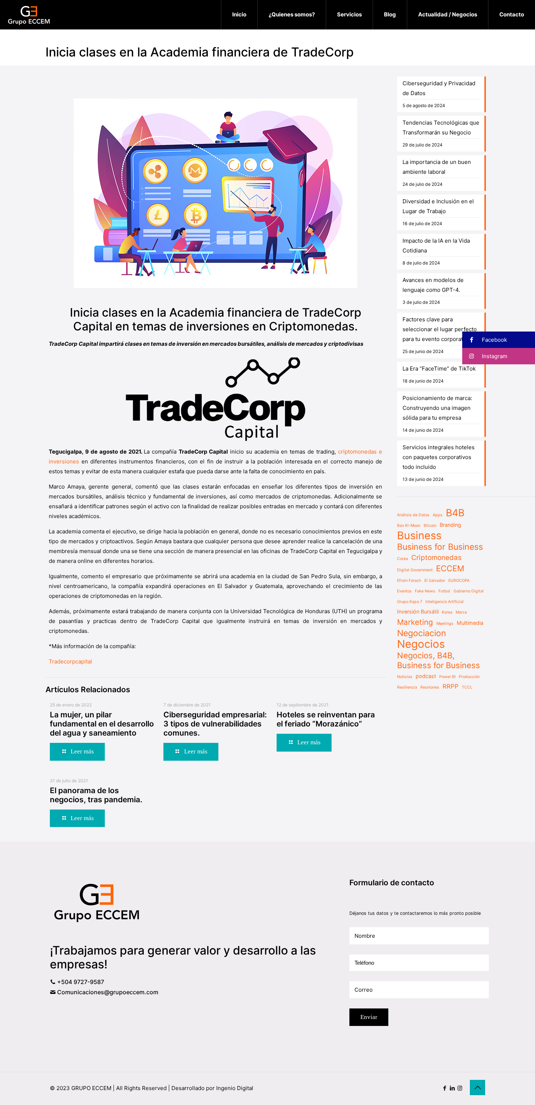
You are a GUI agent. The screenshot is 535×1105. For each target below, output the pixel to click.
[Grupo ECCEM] (29, 14)
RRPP (451, 686)
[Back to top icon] (477, 1087)
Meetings (444, 623)
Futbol (444, 591)
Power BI (447, 676)
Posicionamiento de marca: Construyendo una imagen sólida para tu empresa (437, 408)
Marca (461, 612)
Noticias (404, 676)
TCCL (467, 687)
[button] (498, 340)
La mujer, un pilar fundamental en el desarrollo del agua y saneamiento (102, 723)
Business (419, 535)
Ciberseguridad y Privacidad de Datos (439, 88)
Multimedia (470, 623)
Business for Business (440, 547)
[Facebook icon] (444, 1088)
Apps (438, 515)
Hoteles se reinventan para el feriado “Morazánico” (326, 719)
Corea (402, 558)
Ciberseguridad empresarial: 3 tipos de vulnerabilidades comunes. (215, 723)
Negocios (421, 644)
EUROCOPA (458, 580)
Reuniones (429, 687)
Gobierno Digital (468, 591)
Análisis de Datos (413, 515)
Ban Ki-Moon (408, 525)
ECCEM (450, 568)
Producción (469, 676)
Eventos (404, 591)
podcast (426, 676)
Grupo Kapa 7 (409, 601)
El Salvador (434, 580)
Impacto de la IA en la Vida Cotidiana (436, 245)
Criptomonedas (436, 557)
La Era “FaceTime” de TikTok (439, 368)
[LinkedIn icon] (452, 1088)
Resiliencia (407, 687)
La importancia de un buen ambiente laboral (437, 166)
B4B (455, 513)
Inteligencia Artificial (444, 601)
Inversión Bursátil (418, 611)
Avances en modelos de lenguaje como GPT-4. (433, 285)
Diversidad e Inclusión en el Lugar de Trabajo (438, 206)
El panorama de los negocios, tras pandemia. (96, 795)
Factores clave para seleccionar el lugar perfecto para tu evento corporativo (440, 329)
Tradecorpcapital (70, 661)
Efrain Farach (409, 580)
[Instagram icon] (460, 1088)
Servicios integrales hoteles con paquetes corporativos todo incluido (439, 457)
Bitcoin (430, 525)
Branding (450, 525)
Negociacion (421, 633)
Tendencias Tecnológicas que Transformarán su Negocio (441, 127)
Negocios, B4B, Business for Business (438, 660)
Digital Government (415, 570)
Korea (447, 612)
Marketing (415, 622)
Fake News (425, 591)
